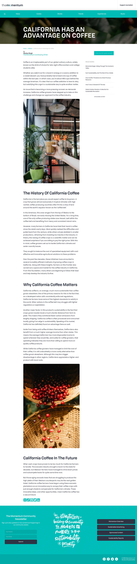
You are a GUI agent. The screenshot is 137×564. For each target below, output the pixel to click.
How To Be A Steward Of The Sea (95, 84)
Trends (80, 14)
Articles (30, 48)
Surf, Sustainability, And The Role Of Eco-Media (99, 73)
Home (24, 48)
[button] (17, 14)
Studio (123, 14)
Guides (39, 14)
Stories (60, 14)
